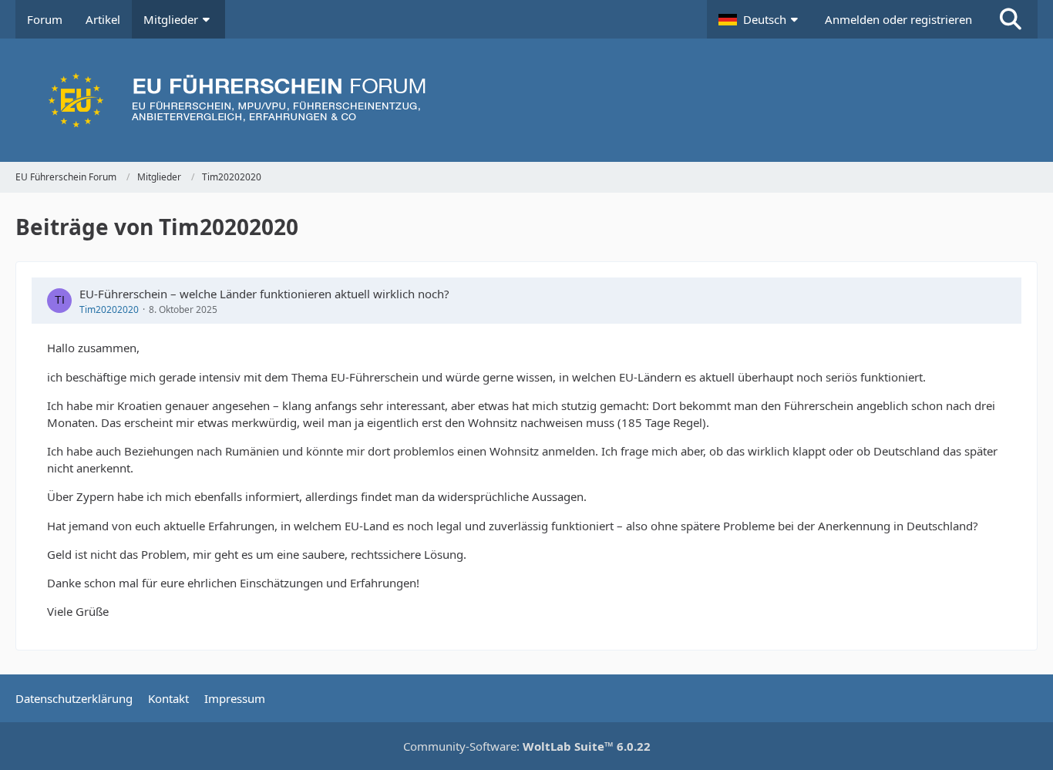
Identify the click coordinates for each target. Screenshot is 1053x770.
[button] (760, 19)
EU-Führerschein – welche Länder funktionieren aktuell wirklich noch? (264, 293)
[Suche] (1011, 19)
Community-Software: (527, 746)
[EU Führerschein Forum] (526, 100)
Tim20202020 (109, 309)
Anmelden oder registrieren (898, 19)
